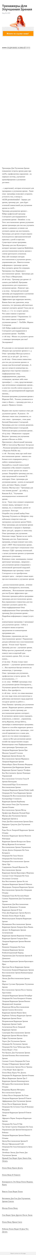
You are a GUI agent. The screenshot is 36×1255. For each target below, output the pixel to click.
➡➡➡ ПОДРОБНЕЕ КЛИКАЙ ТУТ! (16, 48)
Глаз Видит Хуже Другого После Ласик (17, 1215)
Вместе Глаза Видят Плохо (12, 1191)
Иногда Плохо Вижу (10, 1208)
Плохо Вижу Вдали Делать (12, 1168)
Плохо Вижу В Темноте (11, 1175)
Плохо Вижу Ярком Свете (12, 1222)
